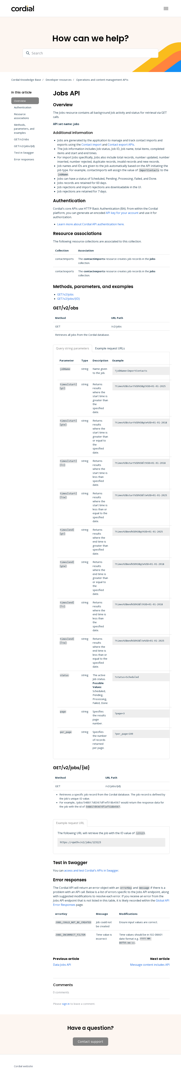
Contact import (91, 145)
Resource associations (21, 116)
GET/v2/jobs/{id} (24, 146)
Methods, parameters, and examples (24, 128)
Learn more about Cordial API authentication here (90, 224)
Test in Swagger (24, 152)
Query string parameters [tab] (72, 348)
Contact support (90, 1041)
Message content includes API (150, 965)
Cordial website (23, 1066)
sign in (66, 1003)
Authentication (22, 107)
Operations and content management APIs (102, 79)
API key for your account (122, 213)
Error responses (24, 159)
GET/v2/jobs (65, 294)
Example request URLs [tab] (110, 348)
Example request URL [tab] (70, 823)
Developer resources (59, 79)
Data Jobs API (62, 965)
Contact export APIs (121, 145)
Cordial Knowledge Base (26, 79)
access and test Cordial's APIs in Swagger (91, 870)
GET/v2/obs (21, 139)
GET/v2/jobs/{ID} (68, 299)
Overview (20, 101)
